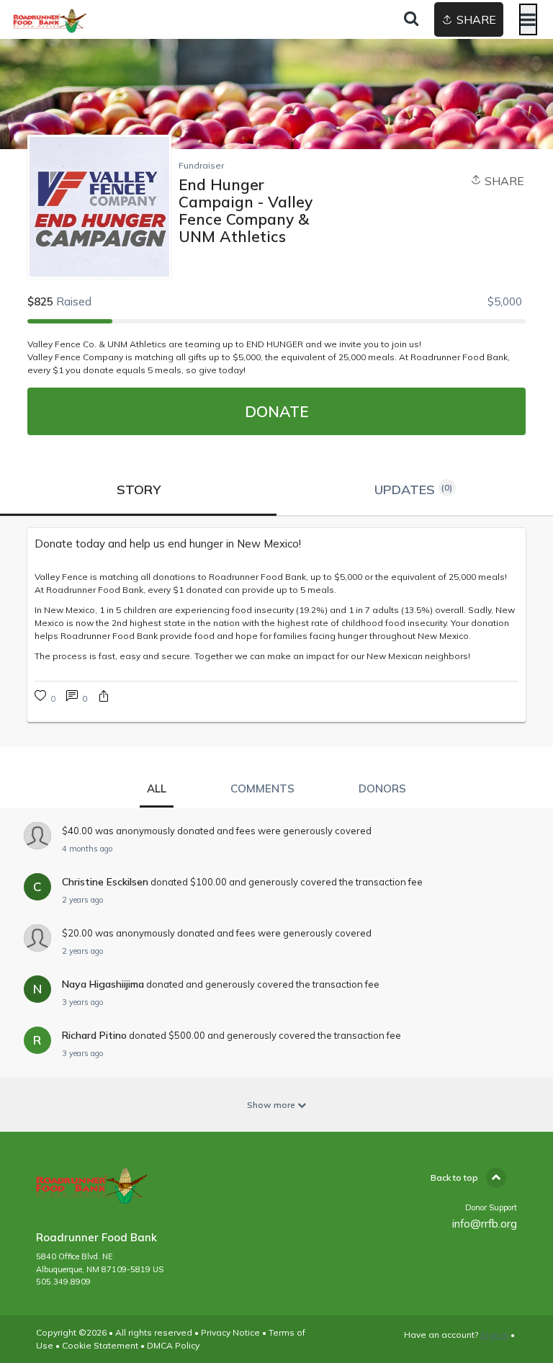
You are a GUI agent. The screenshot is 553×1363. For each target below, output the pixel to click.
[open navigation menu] (528, 19)
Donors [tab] (382, 788)
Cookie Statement (100, 1345)
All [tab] (156, 788)
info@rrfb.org (484, 1223)
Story (139, 489)
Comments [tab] (262, 788)
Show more (272, 1104)
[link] (276, 544)
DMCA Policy (173, 1345)
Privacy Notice (230, 1332)
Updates (413, 489)
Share (503, 181)
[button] (103, 697)
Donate (276, 411)
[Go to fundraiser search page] (411, 19)
